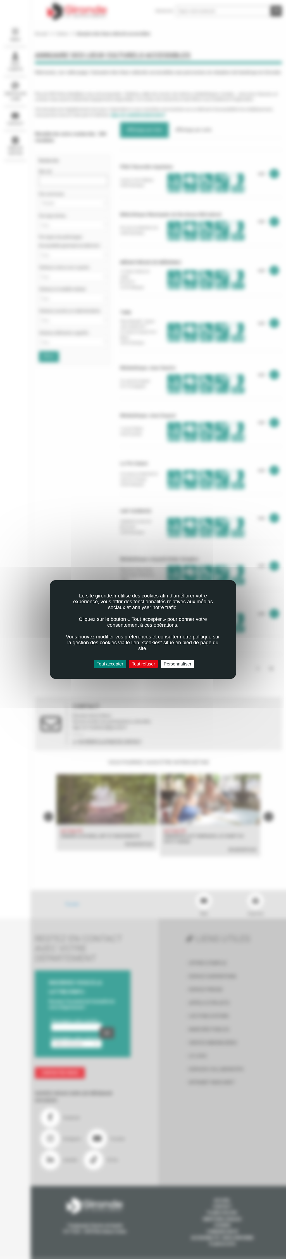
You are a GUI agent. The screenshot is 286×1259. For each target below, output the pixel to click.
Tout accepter (110, 664)
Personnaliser (177, 664)
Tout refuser (143, 664)
